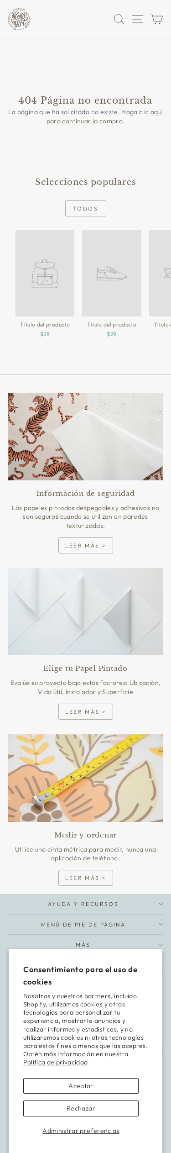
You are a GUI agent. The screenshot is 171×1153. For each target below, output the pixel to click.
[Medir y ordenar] (85, 778)
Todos (85, 208)
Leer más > (85, 545)
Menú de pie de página (83, 924)
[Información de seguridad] (85, 436)
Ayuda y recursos (83, 903)
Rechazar (81, 1108)
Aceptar (80, 1086)
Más (83, 944)
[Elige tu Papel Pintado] (85, 612)
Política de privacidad (55, 1062)
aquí (156, 112)
